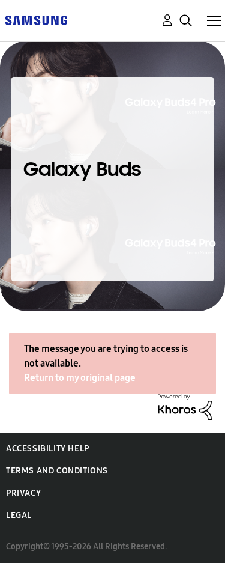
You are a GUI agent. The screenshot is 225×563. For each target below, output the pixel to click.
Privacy (23, 493)
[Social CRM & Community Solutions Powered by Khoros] (185, 406)
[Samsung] (36, 19)
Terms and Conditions (57, 471)
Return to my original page (80, 377)
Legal (19, 515)
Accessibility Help (47, 448)
